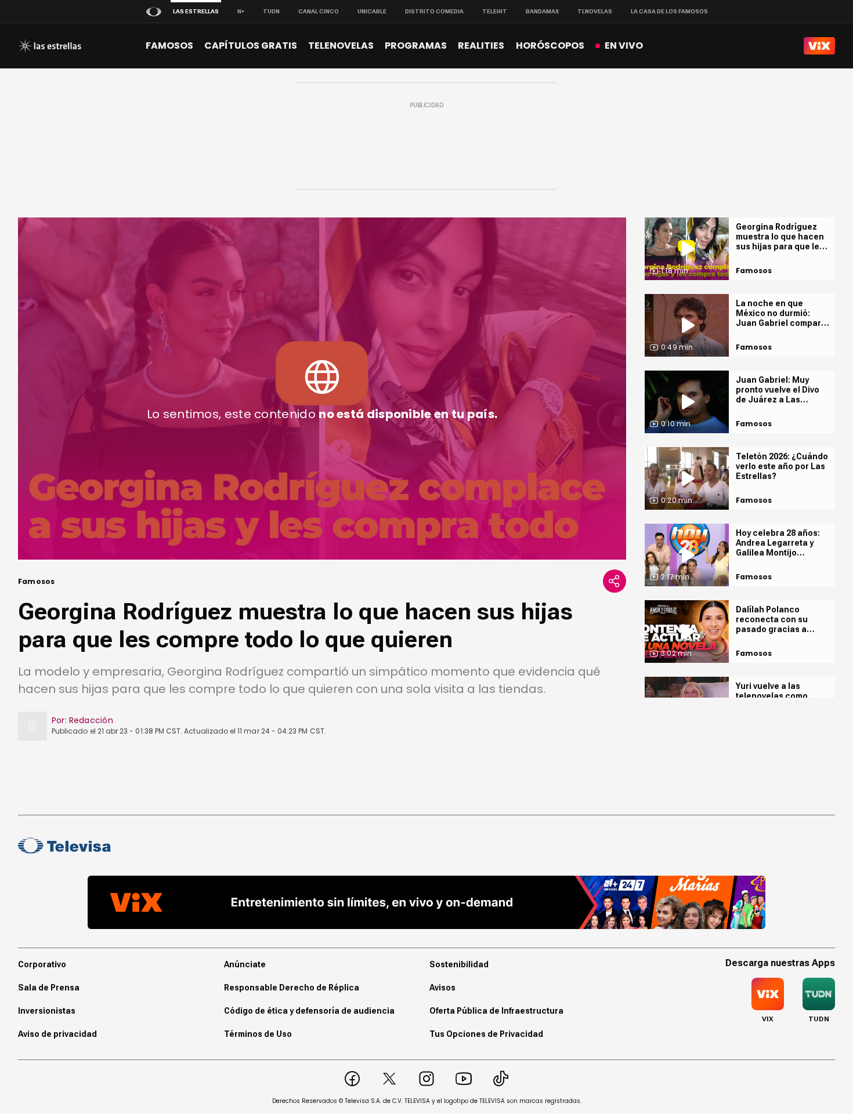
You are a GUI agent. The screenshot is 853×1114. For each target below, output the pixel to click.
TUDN (271, 11)
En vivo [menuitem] (624, 45)
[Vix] (819, 46)
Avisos (442, 987)
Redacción (91, 720)
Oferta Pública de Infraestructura (496, 1010)
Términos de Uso (258, 1034)
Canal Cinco (318, 11)
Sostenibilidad (459, 964)
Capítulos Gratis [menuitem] (250, 45)
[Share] (614, 581)
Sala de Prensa (48, 987)
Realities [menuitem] (481, 45)
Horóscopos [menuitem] (550, 45)
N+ (240, 11)
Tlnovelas (594, 11)
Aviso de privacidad (57, 1034)
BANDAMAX (542, 11)
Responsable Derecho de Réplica (291, 987)
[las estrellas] (49, 45)
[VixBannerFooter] (426, 902)
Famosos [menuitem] (169, 45)
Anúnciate (245, 964)
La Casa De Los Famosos (669, 11)
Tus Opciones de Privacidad (486, 1034)
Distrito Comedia (434, 11)
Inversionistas (46, 1010)
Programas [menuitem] (416, 45)
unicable (371, 11)
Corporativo (42, 964)
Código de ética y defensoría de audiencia (309, 1010)
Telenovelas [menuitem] (341, 45)
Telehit (494, 11)
